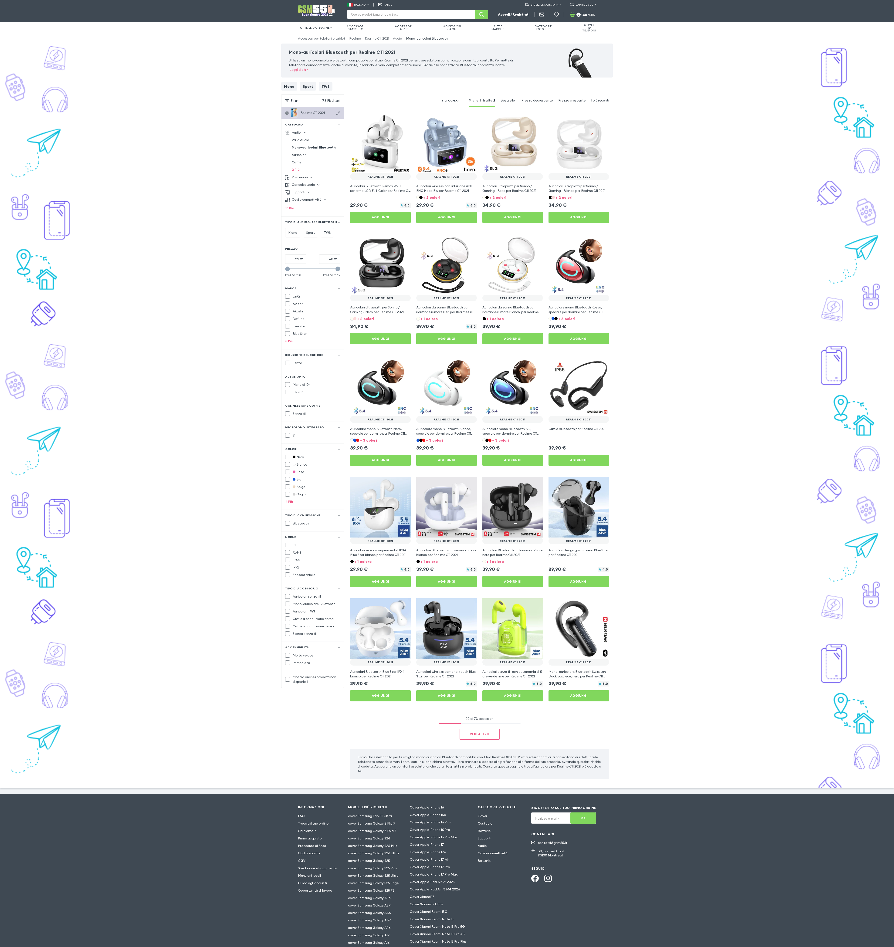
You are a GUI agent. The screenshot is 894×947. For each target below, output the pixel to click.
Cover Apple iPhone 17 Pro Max (433, 874)
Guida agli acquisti (312, 883)
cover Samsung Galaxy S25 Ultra (373, 875)
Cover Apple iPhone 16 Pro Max (433, 837)
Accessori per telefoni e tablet (321, 38)
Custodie (485, 823)
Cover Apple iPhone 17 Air (429, 859)
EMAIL (388, 4)
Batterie (484, 831)
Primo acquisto (310, 838)
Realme (355, 38)
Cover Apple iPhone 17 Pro (430, 867)
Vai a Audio (300, 140)
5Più (289, 341)
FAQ (301, 816)
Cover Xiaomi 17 (422, 897)
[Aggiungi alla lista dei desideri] (404, 119)
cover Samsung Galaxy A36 (369, 913)
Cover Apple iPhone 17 (427, 844)
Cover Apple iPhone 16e (428, 815)
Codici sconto (309, 853)
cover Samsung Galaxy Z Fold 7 (372, 831)
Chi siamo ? (307, 831)
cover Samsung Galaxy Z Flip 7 (371, 823)
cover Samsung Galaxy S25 (369, 861)
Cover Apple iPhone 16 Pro (430, 830)
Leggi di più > (299, 69)
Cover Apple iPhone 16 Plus (430, 822)
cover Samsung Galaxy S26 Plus (372, 846)
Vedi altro (479, 734)
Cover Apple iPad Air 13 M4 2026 (435, 889)
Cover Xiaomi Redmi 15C (428, 912)
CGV (301, 861)
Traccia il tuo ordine (313, 823)
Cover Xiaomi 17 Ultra (426, 904)
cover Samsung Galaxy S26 (369, 838)
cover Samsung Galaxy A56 (369, 898)
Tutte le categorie (313, 27)
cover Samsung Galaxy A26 (369, 928)
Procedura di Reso (312, 846)
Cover (482, 816)
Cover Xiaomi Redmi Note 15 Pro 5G (437, 926)
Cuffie (296, 162)
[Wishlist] (556, 14)
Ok (583, 818)
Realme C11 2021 (377, 38)
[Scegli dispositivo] (338, 113)
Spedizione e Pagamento (317, 868)
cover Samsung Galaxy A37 (369, 920)
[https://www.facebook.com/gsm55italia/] (535, 878)
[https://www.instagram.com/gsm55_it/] (548, 878)
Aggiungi (380, 217)
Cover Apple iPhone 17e (428, 852)
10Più (289, 208)
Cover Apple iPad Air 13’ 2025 (432, 882)
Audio (397, 38)
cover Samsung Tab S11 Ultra (370, 816)
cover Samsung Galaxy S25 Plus (372, 868)
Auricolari (299, 155)
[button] (446, 197)
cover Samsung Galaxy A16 (369, 942)
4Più (289, 502)
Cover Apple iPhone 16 (427, 807)
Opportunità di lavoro (315, 890)
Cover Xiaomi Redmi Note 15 (432, 919)
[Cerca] (481, 14)
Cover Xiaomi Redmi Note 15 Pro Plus (438, 941)
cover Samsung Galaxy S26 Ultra (373, 853)
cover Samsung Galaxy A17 (369, 935)
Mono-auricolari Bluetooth (427, 38)
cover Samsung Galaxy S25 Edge (373, 883)
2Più (296, 170)
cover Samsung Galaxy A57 (369, 905)
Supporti (484, 838)
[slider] (287, 269)
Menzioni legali (309, 875)
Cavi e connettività (493, 853)
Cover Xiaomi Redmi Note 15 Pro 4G (437, 934)
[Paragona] (395, 119)
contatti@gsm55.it (552, 843)
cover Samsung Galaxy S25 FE (371, 890)
